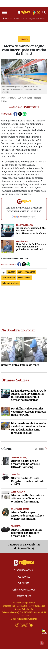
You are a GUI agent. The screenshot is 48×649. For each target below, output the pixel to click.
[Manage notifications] (42, 643)
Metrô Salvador (9, 277)
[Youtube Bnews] (31, 625)
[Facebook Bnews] (17, 625)
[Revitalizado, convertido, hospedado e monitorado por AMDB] (44, 631)
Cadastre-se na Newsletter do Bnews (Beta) (24, 546)
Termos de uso (24, 596)
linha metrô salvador (11, 283)
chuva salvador (24, 277)
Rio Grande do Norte (18, 19)
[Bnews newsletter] (24, 107)
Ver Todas (40, 448)
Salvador (11, 272)
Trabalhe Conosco (23, 570)
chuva (20, 272)
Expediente (23, 583)
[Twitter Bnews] (22, 625)
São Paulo (40, 19)
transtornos (30, 272)
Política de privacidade (23, 589)
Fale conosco (23, 577)
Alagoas (32, 19)
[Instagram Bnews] (26, 625)
